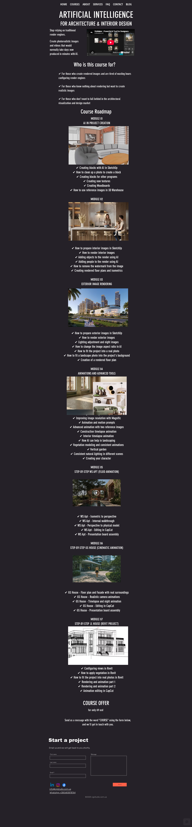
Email (51, 772)
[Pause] (75, 579)
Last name (53, 762)
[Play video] (96, 492)
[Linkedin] (52, 785)
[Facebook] (64, 785)
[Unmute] (78, 579)
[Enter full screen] (118, 579)
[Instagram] (58, 785)
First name (53, 754)
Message (93, 754)
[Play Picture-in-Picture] (114, 579)
